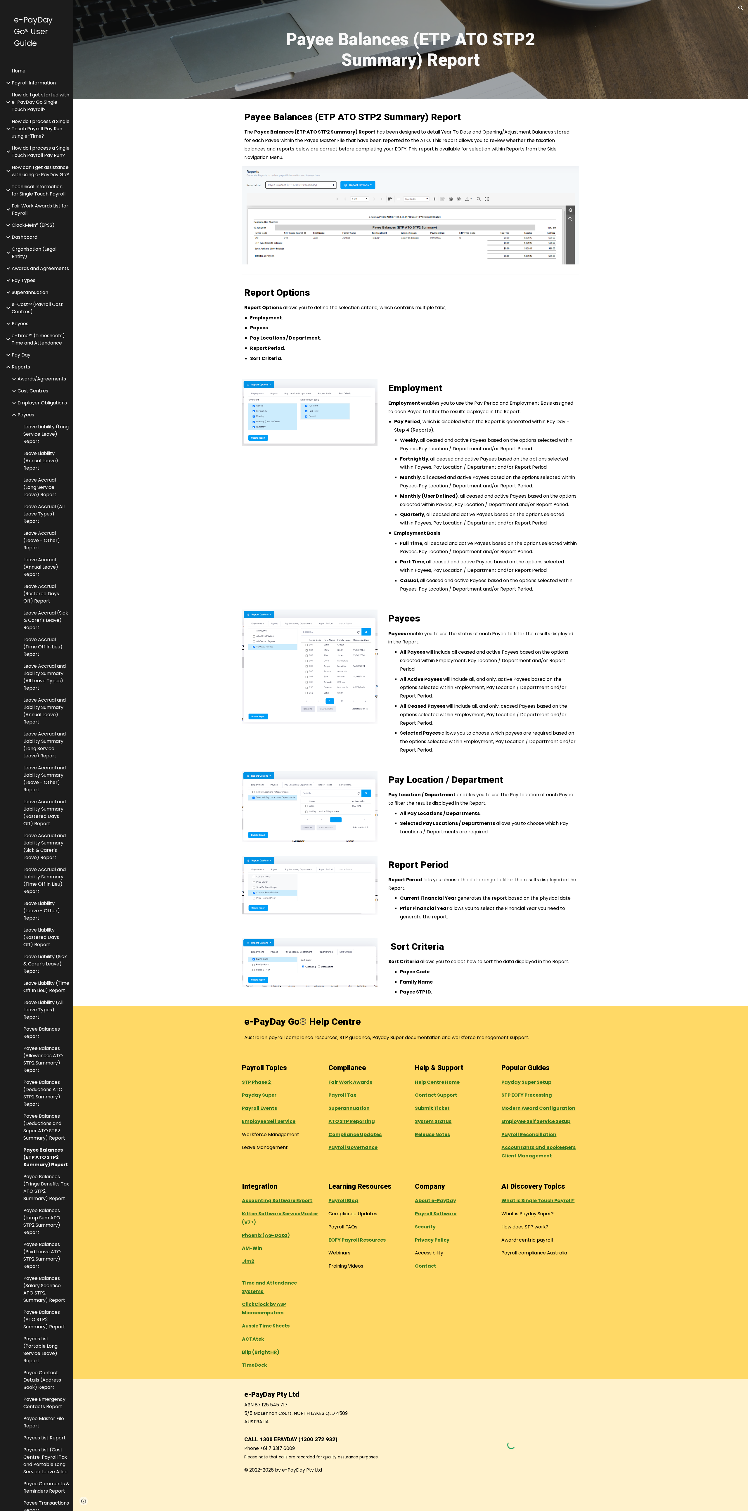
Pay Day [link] (21, 355)
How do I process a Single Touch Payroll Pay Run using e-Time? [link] (41, 128)
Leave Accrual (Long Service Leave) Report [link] (39, 487)
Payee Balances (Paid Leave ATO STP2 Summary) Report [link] (42, 1255)
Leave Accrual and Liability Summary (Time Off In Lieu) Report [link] (44, 880)
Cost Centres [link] (33, 390)
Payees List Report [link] (44, 1437)
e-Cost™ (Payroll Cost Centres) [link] (37, 308)
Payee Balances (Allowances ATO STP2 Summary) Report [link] (43, 1059)
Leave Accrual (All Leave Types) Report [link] (44, 514)
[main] (410, 50)
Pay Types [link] (23, 280)
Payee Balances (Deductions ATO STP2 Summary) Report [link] (43, 1093)
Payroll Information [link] (34, 82)
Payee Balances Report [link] (41, 1033)
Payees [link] (20, 323)
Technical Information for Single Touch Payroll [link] (38, 190)
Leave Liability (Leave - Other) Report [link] (41, 910)
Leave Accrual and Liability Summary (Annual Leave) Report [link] (44, 711)
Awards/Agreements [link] (42, 378)
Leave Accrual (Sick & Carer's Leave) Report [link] (45, 620)
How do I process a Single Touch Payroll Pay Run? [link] (41, 152)
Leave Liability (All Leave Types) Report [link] (43, 1009)
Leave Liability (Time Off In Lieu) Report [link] (46, 987)
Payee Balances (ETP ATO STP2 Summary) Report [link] (45, 1157)
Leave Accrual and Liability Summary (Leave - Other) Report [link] (44, 778)
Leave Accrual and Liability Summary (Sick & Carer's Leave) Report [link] (44, 846)
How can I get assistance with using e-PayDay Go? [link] (40, 171)
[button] (741, 8)
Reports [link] (21, 367)
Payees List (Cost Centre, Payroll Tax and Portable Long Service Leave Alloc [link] (45, 1460)
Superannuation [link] (30, 292)
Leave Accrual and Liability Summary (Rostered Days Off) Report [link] (44, 812)
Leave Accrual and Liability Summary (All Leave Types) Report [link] (44, 677)
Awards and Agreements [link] (40, 268)
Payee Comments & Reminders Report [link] (46, 1487)
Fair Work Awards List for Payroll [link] (40, 209)
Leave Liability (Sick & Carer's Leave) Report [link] (45, 964)
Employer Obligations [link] (42, 402)
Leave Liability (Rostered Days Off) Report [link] (41, 937)
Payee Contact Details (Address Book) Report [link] (42, 1380)
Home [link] (18, 70)
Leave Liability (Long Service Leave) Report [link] (46, 434)
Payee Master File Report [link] (43, 1422)
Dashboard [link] (24, 237)
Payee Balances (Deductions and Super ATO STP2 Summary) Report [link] (44, 1127)
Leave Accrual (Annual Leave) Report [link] (40, 567)
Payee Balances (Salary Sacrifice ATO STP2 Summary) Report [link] (44, 1289)
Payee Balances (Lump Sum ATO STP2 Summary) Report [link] (41, 1221)
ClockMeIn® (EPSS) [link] (33, 225)
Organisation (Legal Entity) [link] (34, 253)
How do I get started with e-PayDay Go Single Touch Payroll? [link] (40, 102)
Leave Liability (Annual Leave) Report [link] (40, 460)
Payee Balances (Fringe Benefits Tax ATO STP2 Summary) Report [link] (46, 1187)
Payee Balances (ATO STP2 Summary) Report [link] (44, 1319)
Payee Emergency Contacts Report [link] (44, 1403)
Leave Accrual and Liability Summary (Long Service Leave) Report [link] (44, 745)
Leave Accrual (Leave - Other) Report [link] (41, 540)
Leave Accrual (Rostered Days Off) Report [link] (41, 593)
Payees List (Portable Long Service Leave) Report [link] (40, 1349)
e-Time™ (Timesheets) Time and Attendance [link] (38, 339)
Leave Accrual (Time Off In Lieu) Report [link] (43, 646)
